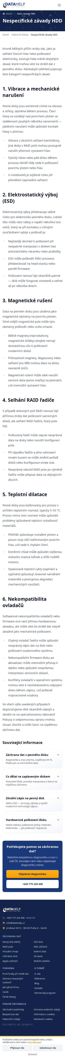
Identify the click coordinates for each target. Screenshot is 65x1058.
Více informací (34, 1042)
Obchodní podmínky (13, 1009)
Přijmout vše (17, 1047)
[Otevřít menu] (59, 5)
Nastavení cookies (43, 1019)
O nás (37, 973)
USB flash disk (10, 956)
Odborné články (20, 34)
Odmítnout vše (48, 1047)
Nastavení (32, 1054)
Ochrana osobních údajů (47, 1009)
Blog (36, 983)
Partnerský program (45, 992)
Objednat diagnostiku (32, 874)
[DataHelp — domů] (32, 909)
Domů (9, 13)
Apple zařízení (10, 960)
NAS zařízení (40, 946)
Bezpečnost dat (11, 1014)
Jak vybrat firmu (11, 987)
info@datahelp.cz (15, 922)
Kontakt (38, 988)
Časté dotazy (9, 996)
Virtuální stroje (10, 951)
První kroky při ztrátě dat (16, 973)
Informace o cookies (44, 1014)
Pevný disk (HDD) (11, 941)
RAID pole (8, 946)
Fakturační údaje (11, 1019)
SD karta (38, 956)
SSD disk (38, 941)
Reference (39, 978)
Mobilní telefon (42, 960)
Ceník (5, 991)
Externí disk (40, 951)
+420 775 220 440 (32, 884)
